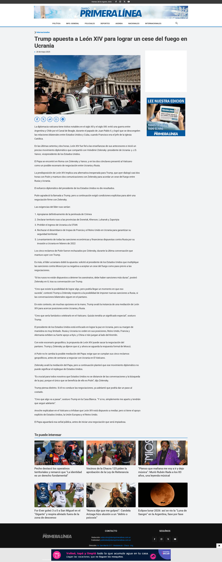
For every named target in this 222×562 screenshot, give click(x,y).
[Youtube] (129, 2)
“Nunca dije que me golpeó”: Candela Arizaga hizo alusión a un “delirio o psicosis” (108, 514)
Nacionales (133, 23)
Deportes (105, 23)
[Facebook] (116, 2)
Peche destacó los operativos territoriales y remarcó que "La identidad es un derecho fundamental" (58, 472)
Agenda (119, 23)
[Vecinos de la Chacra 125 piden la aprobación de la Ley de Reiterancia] (111, 453)
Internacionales (153, 23)
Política (56, 23)
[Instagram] (120, 2)
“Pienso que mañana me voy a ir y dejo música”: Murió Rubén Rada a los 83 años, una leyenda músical (161, 472)
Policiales (90, 23)
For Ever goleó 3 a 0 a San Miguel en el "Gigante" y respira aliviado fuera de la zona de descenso (57, 514)
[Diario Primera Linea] (111, 12)
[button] (176, 24)
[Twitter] (124, 2)
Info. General (72, 23)
